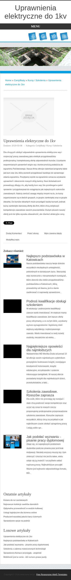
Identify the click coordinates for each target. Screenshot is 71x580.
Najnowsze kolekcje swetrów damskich (20, 504)
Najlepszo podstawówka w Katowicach (20, 540)
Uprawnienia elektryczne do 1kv (17, 536)
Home (8, 80)
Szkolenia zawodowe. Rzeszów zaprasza (42, 393)
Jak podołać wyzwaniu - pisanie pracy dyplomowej (45, 438)
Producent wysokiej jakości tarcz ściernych (22, 517)
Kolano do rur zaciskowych (15, 500)
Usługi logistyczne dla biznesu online (20, 512)
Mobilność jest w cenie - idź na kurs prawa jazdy (25, 557)
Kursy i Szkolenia (37, 80)
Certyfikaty (19, 80)
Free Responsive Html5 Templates (51, 574)
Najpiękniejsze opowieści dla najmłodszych (44, 348)
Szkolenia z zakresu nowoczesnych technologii (24, 549)
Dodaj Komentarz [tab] (14, 233)
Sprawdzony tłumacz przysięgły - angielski (22, 553)
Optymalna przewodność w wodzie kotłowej (23, 508)
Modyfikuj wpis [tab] (12, 240)
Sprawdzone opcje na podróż (16, 521)
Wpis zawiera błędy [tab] (53, 233)
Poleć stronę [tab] (33, 233)
